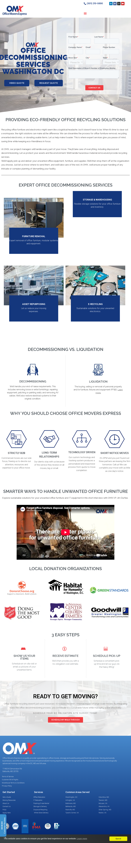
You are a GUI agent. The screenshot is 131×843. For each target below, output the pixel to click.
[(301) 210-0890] (85, 3)
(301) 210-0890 (95, 3)
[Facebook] (115, 3)
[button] (85, 13)
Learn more (82, 839)
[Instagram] (119, 3)
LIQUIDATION (98, 381)
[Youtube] (122, 3)
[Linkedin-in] (111, 3)
